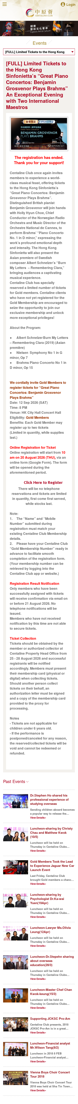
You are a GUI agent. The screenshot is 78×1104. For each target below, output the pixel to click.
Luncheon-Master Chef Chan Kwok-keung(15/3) (51, 991)
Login (71, 4)
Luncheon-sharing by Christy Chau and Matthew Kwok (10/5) (51, 832)
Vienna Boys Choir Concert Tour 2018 (50, 1074)
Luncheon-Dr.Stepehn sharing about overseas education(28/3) (52, 960)
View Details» (38, 817)
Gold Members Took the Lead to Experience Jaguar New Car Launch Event (52, 865)
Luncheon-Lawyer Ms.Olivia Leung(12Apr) (50, 929)
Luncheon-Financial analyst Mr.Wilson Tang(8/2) (50, 1045)
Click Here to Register (43, 483)
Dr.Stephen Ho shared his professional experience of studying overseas (49, 799)
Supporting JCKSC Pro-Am (50, 1018)
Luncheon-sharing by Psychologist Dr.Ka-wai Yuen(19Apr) (47, 898)
